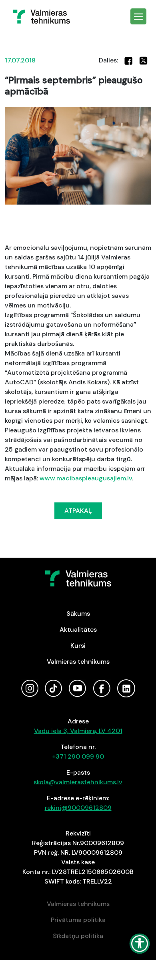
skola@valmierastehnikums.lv (78, 782)
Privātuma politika (78, 920)
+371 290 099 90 (78, 756)
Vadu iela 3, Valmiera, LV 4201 (78, 731)
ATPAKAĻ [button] (78, 510)
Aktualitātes (78, 629)
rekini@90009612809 (78, 807)
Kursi (78, 645)
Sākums (78, 613)
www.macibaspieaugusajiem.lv (86, 478)
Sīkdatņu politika (78, 936)
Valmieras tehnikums (78, 661)
